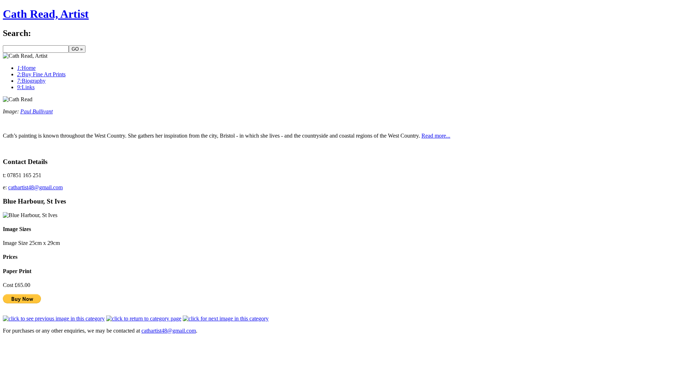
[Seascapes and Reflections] (143, 318)
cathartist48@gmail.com (35, 187)
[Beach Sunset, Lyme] (54, 318)
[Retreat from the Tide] (226, 318)
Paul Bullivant (36, 111)
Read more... (435, 136)
